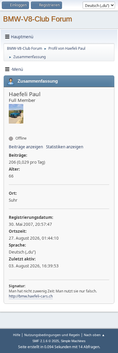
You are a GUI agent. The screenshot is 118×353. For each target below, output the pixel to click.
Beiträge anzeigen (26, 147)
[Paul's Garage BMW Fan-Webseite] (11, 127)
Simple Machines (73, 341)
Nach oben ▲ (94, 335)
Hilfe (16, 335)
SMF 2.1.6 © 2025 (45, 341)
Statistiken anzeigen (64, 147)
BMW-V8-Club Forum (37, 19)
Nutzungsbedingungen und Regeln (52, 335)
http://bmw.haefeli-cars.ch (31, 296)
